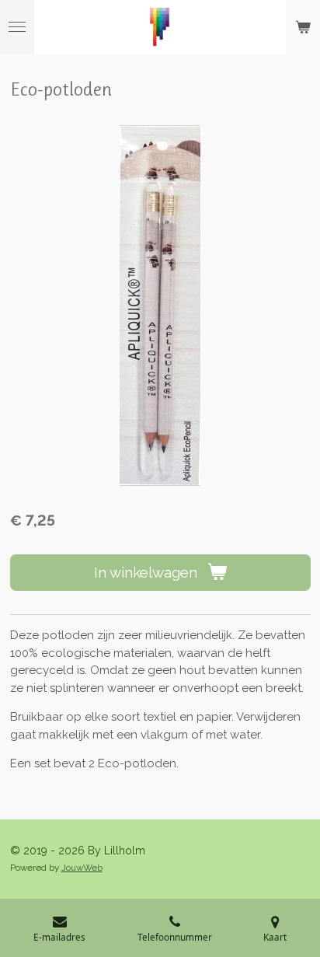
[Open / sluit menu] (17, 27)
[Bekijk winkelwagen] (303, 27)
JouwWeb (82, 867)
